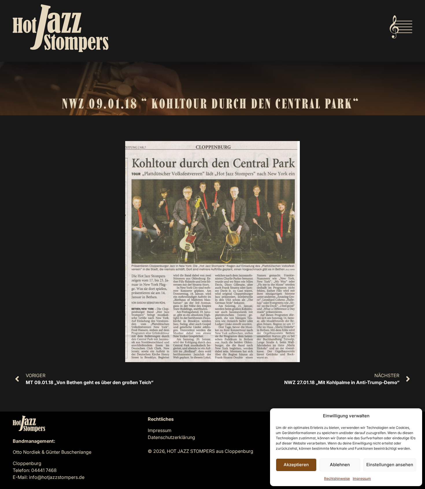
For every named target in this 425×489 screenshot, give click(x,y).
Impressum (362, 478)
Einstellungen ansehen (389, 464)
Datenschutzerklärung (171, 437)
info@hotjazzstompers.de (56, 477)
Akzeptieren (296, 464)
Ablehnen (340, 464)
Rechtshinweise (337, 478)
